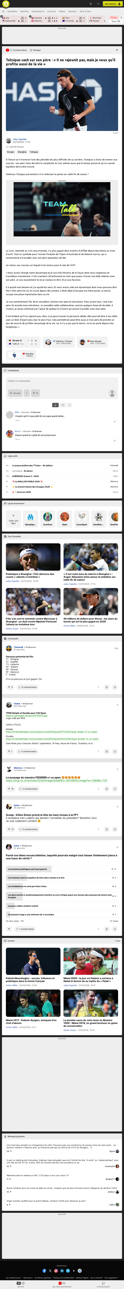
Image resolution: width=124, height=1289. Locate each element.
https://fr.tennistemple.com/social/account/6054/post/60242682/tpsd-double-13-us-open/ (52, 739)
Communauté (103, 1286)
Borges (10, 152)
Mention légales (82, 1278)
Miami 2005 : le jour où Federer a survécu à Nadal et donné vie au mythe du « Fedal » (88, 980)
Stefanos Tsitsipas (64, 341)
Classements (38, 11)
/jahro (17, 805)
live (114, 17)
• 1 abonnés (24, 412)
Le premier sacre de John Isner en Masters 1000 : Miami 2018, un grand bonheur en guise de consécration (90, 1023)
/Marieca (18, 768)
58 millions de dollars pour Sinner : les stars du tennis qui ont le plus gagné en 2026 (90, 620)
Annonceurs (28, 1278)
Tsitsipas (34, 152)
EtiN (17, 412)
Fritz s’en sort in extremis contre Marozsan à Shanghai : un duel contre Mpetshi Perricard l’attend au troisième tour (31, 621)
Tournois (51, 11)
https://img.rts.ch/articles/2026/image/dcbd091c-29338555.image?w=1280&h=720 (56, 780)
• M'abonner (35, 412)
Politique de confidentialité (63, 1278)
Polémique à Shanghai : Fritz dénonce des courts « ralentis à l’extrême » (30, 575)
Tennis (21, 1286)
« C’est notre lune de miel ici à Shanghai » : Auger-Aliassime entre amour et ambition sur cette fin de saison (90, 577)
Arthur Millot (69, 626)
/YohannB (18, 647)
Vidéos (62, 11)
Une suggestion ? (111, 1278)
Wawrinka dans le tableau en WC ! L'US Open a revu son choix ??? (38, 1175)
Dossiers (72, 11)
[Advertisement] (62, 36)
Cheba (17, 704)
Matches (24, 11)
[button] (98, 3)
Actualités (12, 11)
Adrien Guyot (12, 628)
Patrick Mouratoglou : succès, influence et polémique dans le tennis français (30, 980)
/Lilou (16, 846)
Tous (115, 21)
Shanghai (22, 152)
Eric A (17, 431)
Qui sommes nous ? (13, 1278)
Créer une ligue (13, 521)
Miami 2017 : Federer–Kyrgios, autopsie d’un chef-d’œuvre (31, 1022)
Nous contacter (96, 1278)
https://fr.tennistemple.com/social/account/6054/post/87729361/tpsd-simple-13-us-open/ (51, 731)
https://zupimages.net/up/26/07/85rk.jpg (26, 715)
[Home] (3, 11)
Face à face (85, 11)
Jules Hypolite (20, 139)
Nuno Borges (96, 341)
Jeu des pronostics (62, 1286)
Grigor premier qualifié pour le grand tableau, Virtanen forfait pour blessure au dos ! (46, 1201)
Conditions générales (42, 1278)
